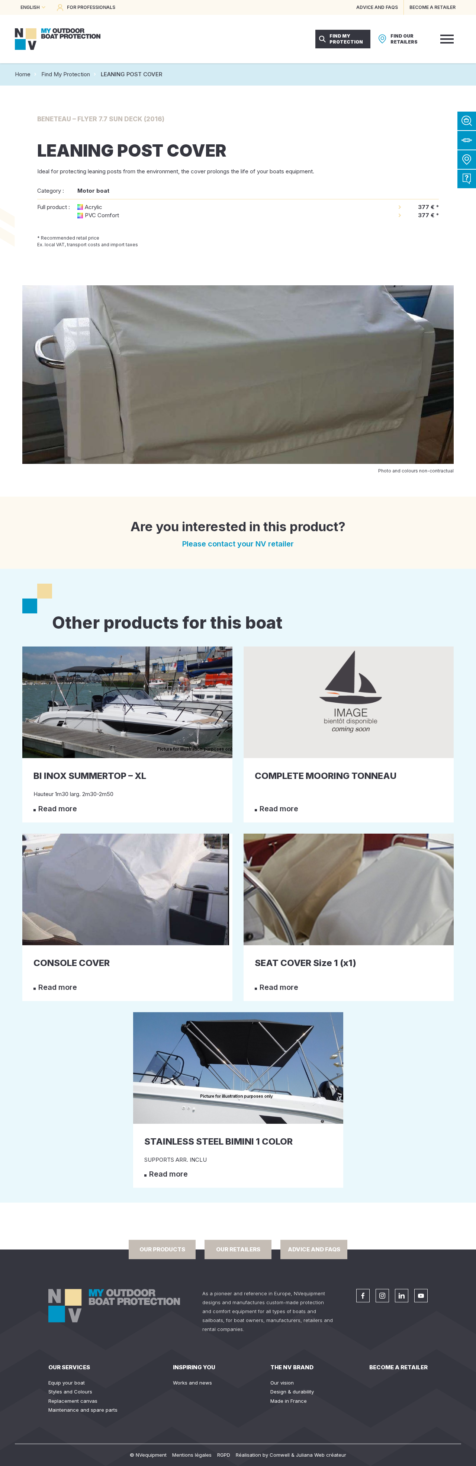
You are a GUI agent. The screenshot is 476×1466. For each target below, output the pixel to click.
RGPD (223, 1455)
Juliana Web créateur (321, 1455)
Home (22, 74)
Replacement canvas (72, 1401)
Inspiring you (194, 1367)
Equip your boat (66, 1383)
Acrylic (93, 207)
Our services (69, 1367)
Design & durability (292, 1392)
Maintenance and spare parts (83, 1410)
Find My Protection (65, 74)
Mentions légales (192, 1455)
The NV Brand (291, 1367)
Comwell (280, 1455)
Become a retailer (398, 1367)
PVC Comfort (102, 215)
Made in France (288, 1401)
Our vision (282, 1383)
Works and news (192, 1383)
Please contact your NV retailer (238, 543)
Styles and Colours (70, 1392)
